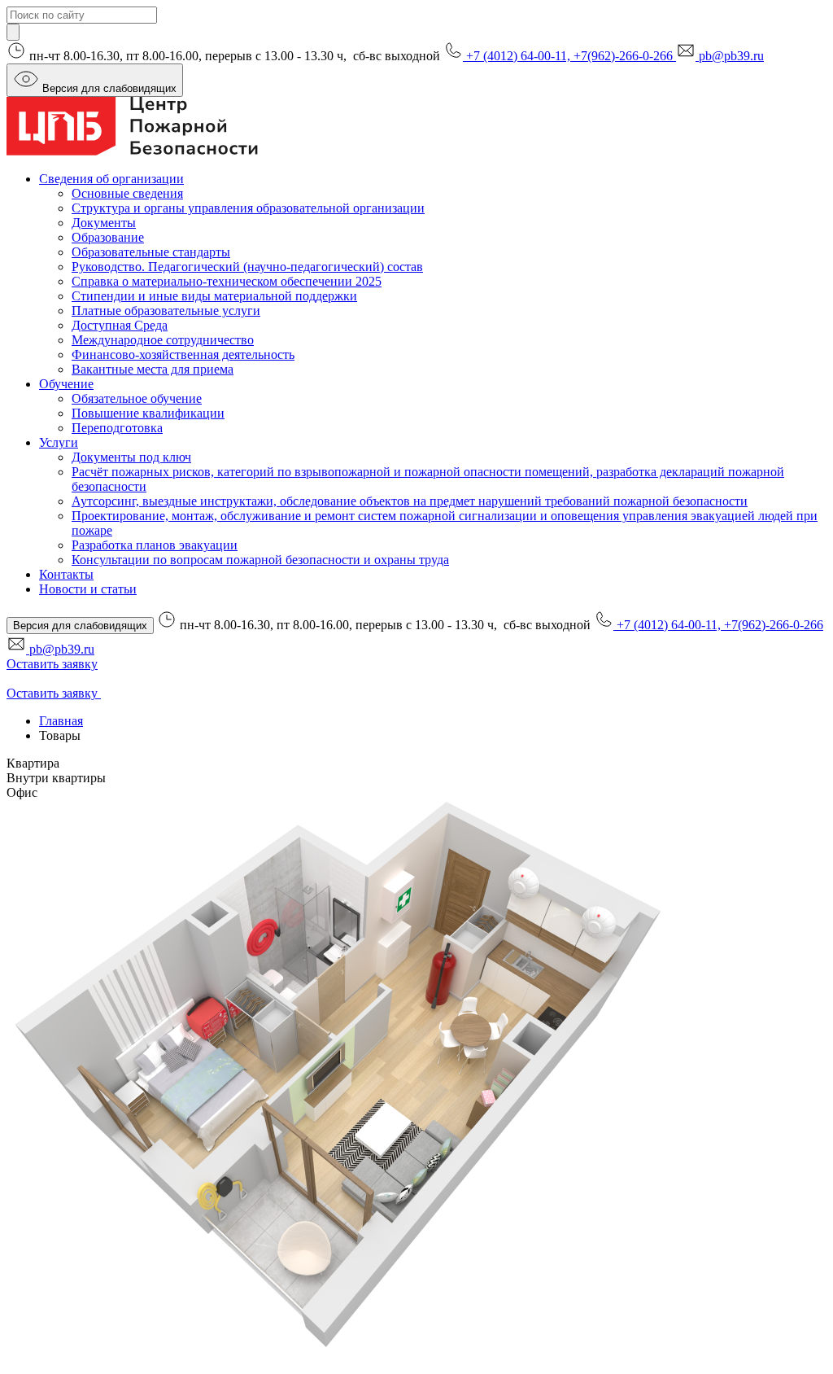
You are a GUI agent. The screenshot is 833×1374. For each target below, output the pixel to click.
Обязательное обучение (137, 398)
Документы (104, 223)
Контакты (66, 574)
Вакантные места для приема (152, 369)
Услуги (58, 442)
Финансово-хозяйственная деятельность (183, 354)
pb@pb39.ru (731, 56)
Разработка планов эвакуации (155, 545)
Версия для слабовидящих (109, 88)
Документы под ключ (131, 457)
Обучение (66, 384)
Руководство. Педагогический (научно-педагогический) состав (247, 266)
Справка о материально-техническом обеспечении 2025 (227, 281)
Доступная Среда (120, 325)
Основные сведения (127, 193)
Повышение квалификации (148, 413)
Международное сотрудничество (163, 340)
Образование (108, 237)
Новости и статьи (88, 589)
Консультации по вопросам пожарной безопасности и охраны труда (260, 560)
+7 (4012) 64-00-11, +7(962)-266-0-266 (571, 56)
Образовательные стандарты (151, 252)
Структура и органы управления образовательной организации (248, 208)
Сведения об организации (111, 179)
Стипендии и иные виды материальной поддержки (214, 296)
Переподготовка (117, 428)
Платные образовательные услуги (166, 310)
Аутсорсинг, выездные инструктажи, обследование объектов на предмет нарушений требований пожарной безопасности (410, 501)
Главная (61, 721)
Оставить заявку (52, 664)
